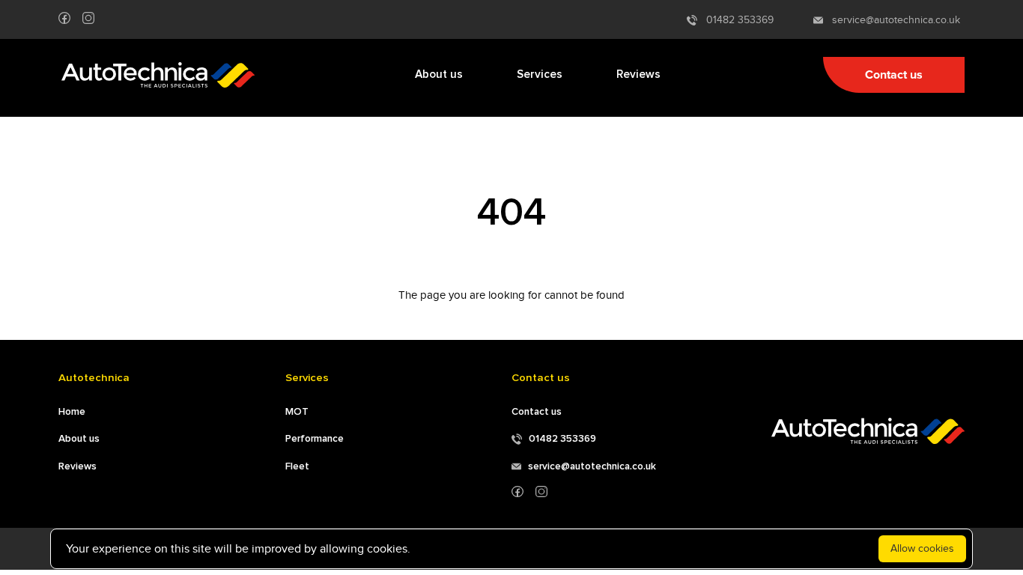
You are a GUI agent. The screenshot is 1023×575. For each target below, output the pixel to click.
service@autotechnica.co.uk (891, 19)
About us (439, 74)
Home (71, 412)
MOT (297, 412)
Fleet (297, 466)
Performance (314, 438)
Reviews (638, 74)
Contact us (894, 74)
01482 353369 (735, 19)
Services (539, 74)
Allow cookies (922, 548)
